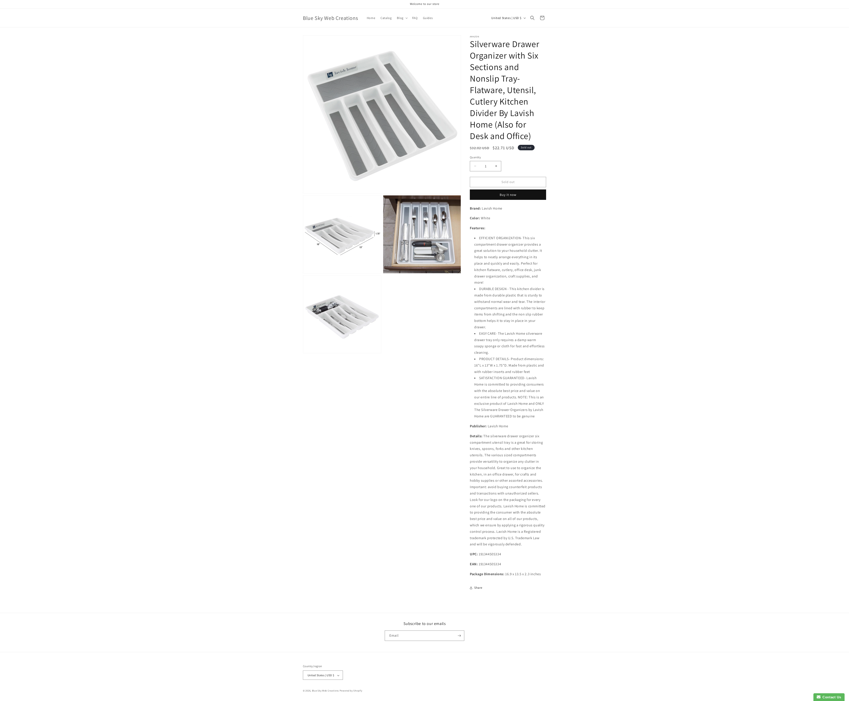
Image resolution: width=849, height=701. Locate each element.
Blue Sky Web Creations (325, 690)
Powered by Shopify (351, 690)
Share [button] (478, 588)
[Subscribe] (459, 635)
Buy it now (508, 195)
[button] (401, 18)
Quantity (475, 157)
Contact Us (830, 697)
